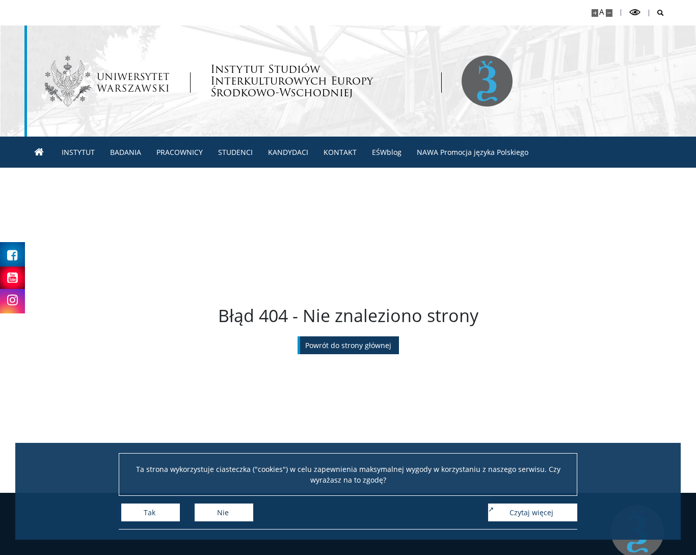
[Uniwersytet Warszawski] (107, 81)
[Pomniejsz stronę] (609, 13)
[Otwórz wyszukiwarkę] (656, 13)
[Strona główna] (39, 152)
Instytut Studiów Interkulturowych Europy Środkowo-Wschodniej (291, 80)
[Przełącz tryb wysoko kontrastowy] (635, 12)
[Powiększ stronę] (595, 13)
